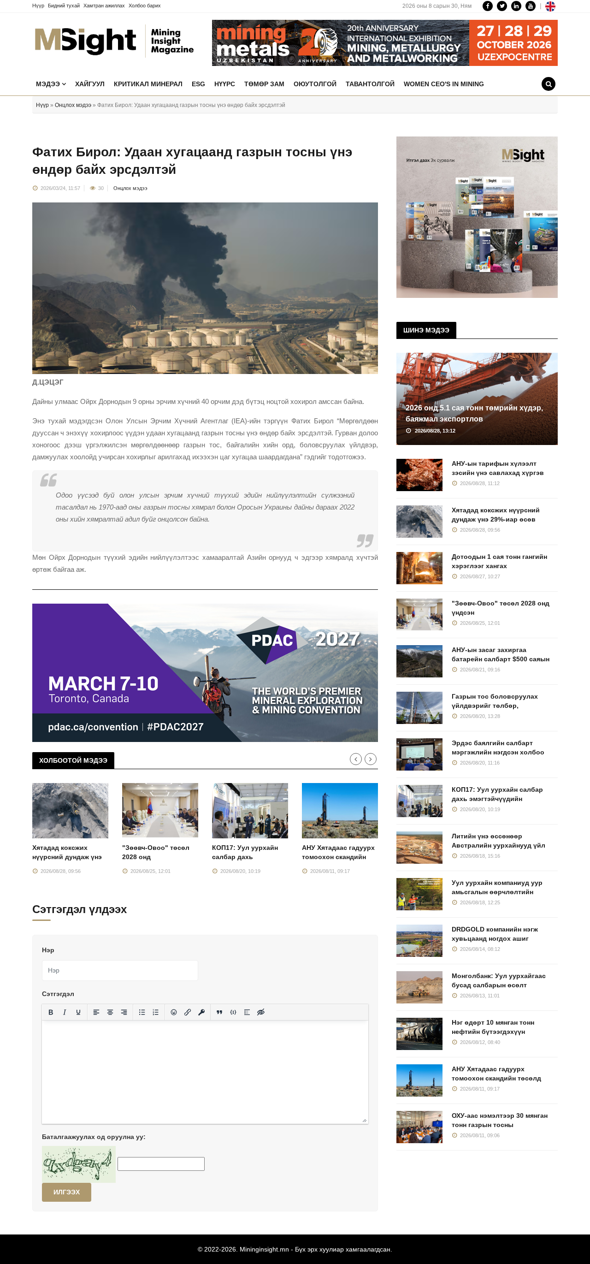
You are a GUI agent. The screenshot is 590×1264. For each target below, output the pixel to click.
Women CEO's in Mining (444, 84)
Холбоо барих (145, 5)
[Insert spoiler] (247, 1012)
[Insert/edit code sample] (233, 1012)
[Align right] (124, 1012)
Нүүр (38, 5)
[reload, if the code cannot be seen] (79, 1164)
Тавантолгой (370, 84)
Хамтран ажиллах (104, 5)
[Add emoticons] (174, 1012)
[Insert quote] (219, 1012)
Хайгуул (90, 84)
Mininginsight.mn (264, 1249)
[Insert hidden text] (261, 1012)
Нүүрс (224, 84)
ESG (198, 84)
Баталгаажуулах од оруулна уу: (94, 1136)
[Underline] (78, 1012)
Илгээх (66, 1192)
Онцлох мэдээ (73, 105)
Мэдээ (49, 84)
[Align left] (96, 1012)
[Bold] (51, 1012)
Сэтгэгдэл (58, 993)
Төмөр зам (264, 84)
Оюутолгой (315, 84)
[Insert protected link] (201, 1012)
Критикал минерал (148, 84)
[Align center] (110, 1012)
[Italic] (64, 1012)
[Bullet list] (142, 1012)
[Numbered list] (156, 1012)
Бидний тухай (64, 5)
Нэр (48, 950)
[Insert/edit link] (188, 1012)
